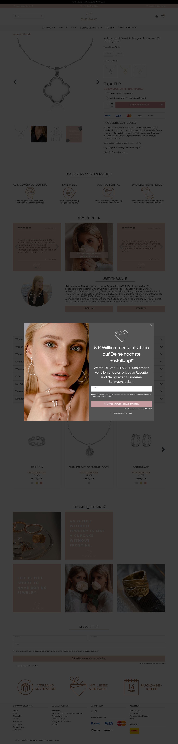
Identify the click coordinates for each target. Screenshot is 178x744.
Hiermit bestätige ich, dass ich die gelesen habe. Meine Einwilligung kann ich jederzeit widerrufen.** (122, 396)
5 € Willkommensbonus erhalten (121, 404)
